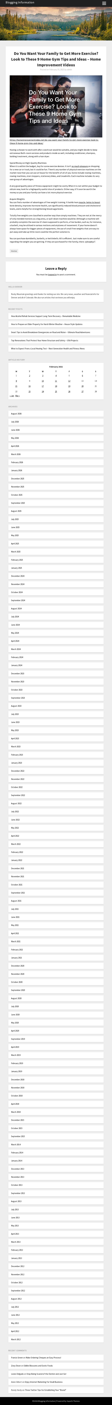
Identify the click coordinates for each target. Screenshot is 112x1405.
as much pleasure (80, 166)
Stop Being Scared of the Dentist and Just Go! (46, 1374)
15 (16, 386)
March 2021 (15, 941)
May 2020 (15, 1022)
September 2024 (18, 600)
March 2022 (15, 844)
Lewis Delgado (17, 1374)
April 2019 (15, 1047)
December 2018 (17, 1079)
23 (29, 391)
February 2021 (17, 949)
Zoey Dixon (16, 1365)
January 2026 (16, 470)
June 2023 (15, 722)
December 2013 (17, 1169)
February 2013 (17, 1250)
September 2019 (18, 1039)
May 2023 (15, 730)
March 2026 (15, 454)
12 (69, 381)
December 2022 (17, 771)
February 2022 (17, 852)
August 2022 (16, 803)
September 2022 (18, 795)
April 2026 (15, 446)
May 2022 (15, 827)
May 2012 (15, 1323)
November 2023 (17, 681)
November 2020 (17, 974)
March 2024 (15, 649)
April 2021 (15, 933)
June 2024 (15, 625)
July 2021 (15, 909)
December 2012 (17, 1266)
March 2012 (15, 1339)
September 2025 (18, 503)
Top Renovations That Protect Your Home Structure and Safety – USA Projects (44, 340)
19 (69, 386)
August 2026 (16, 413)
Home (14, 251)
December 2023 (17, 673)
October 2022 (16, 787)
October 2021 (16, 884)
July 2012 (15, 1307)
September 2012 (18, 1290)
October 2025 (16, 495)
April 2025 (15, 543)
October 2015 (16, 1128)
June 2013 (15, 1217)
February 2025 (17, 560)
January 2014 (16, 1160)
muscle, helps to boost (89, 202)
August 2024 (16, 608)
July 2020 (15, 1006)
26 (69, 391)
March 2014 (15, 1144)
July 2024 (15, 616)
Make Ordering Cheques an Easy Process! (43, 1357)
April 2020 (15, 1030)
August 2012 (16, 1299)
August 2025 (16, 511)
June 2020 (15, 1014)
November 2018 (17, 1087)
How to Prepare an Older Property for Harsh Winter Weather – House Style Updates (46, 324)
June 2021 (15, 917)
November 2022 (17, 779)
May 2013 (15, 1225)
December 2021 (17, 868)
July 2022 (15, 811)
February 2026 (17, 462)
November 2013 (17, 1177)
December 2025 (17, 478)
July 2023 (15, 714)
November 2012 (17, 1274)
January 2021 (16, 957)
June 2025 (15, 527)
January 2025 (16, 568)
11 (56, 381)
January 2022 (16, 860)
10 (43, 381)
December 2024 (17, 576)
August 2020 (16, 998)
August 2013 (16, 1201)
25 (56, 391)
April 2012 (15, 1331)
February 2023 (17, 754)
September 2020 (18, 990)
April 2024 (15, 641)
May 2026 (15, 438)
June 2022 (15, 819)
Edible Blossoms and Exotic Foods (38, 1365)
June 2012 (15, 1315)
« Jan (12, 395)
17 (43, 386)
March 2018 (15, 1112)
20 (82, 386)
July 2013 (15, 1209)
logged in (52, 274)
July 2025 (15, 519)
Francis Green (17, 1357)
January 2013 (16, 1258)
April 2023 (15, 738)
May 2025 (15, 535)
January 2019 (16, 1071)
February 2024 (17, 657)
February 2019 (17, 1063)
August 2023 (16, 706)
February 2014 (17, 1152)
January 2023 (16, 763)
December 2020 (17, 965)
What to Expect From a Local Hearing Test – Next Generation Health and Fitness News (48, 348)
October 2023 (16, 689)
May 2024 (15, 633)
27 (82, 391)
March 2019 (15, 1055)
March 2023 (15, 746)
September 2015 (18, 1136)
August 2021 (16, 901)
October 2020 (16, 982)
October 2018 (16, 1095)
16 (29, 386)
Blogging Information (20, 2)
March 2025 (15, 551)
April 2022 (15, 836)
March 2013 (15, 1242)
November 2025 (17, 486)
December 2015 (17, 1120)
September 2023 (18, 698)
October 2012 (16, 1282)
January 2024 (16, 665)
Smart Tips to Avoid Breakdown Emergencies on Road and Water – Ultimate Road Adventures (50, 332)
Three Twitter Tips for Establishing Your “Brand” (45, 1390)
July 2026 (15, 421)
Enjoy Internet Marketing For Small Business (44, 1382)
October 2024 (16, 592)
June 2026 (15, 430)
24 (43, 391)
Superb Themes (73, 1401)
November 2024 (17, 584)
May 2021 (15, 925)
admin (69, 69)
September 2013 (18, 1193)
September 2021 (18, 892)
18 (56, 386)
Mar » (17, 395)
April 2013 (15, 1234)
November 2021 (17, 876)
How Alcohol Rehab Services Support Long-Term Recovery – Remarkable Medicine (45, 316)
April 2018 (15, 1104)
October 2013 (16, 1185)
